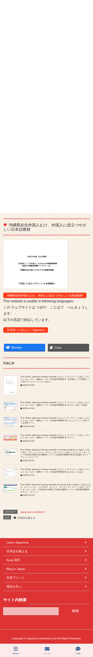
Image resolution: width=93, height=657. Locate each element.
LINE (77, 653)
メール (47, 653)
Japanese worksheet (32, 512)
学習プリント (15, 577)
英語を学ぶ (14, 586)
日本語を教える (26, 517)
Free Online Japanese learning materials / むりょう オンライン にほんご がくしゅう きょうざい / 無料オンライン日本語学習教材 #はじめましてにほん (56, 470)
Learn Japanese (17, 542)
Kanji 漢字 (13, 560)
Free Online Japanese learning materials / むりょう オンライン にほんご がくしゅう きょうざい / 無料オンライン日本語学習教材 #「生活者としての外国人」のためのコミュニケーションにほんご (56, 379)
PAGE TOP (85, 638)
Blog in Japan (15, 569)
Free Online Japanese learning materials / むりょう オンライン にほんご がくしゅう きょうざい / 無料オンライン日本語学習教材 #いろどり (56, 436)
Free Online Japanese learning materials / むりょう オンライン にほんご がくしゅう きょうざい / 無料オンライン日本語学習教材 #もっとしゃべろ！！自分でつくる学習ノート (56, 420)
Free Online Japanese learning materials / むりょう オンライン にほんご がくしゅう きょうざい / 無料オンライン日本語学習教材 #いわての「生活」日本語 (56, 403)
